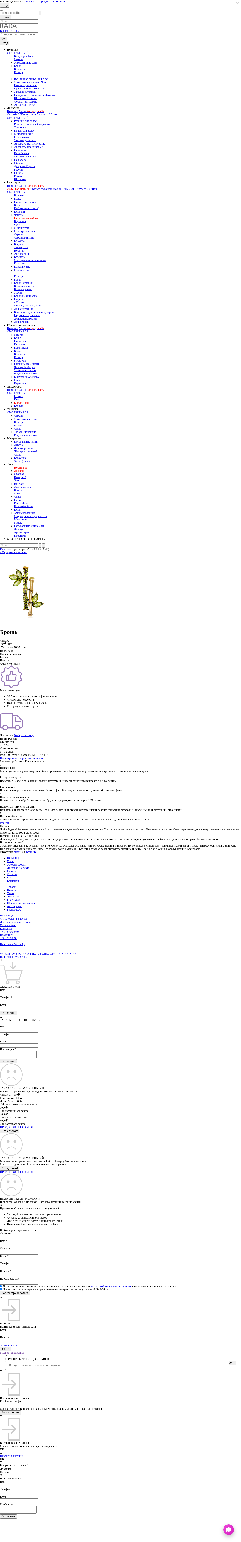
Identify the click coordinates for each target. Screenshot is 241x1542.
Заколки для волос (25, 140)
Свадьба (12, 114)
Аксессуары (14, 906)
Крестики (20, 535)
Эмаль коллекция (24, 512)
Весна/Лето (21, 503)
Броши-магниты (24, 286)
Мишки (18, 522)
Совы (17, 496)
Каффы (18, 244)
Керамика (20, 383)
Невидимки (21, 149)
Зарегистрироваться (12, 1352)
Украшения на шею (25, 62)
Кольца (18, 72)
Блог (10, 877)
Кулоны (18, 224)
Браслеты (19, 69)
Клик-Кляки (21, 153)
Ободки (18, 163)
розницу (31, 851)
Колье (17, 198)
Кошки (18, 490)
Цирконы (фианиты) (26, 363)
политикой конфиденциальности (111, 1286)
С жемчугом (21, 227)
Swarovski (20, 360)
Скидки (11, 870)
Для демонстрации (25, 318)
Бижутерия (13, 899)
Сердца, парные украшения (30, 516)
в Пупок (19, 302)
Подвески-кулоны (25, 201)
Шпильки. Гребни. (25, 98)
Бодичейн (20, 221)
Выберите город (36, 1)
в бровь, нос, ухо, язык (27, 305)
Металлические (23, 133)
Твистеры (20, 127)
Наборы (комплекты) (26, 208)
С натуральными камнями (30, 260)
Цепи (17, 509)
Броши (18, 65)
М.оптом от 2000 (10, 1098)
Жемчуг (18, 529)
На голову (20, 159)
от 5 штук (39, 114)
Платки (18, 396)
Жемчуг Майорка (24, 367)
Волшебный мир (24, 506)
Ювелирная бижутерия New (31, 78)
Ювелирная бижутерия (21, 903)
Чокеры (18, 214)
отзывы (4, 822)
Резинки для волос (25, 120)
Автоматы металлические (29, 143)
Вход (4, 5)
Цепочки (19, 211)
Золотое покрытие (25, 370)
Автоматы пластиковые (28, 146)
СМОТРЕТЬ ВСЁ (17, 52)
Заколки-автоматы (25, 91)
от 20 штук (52, 114)
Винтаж (19, 483)
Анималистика (23, 486)
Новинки (12, 111)
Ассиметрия (21, 253)
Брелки (18, 405)
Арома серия (21, 532)
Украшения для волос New (30, 81)
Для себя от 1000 (10, 1101)
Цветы (18, 499)
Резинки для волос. (25, 85)
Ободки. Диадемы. (25, 101)
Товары (11, 886)
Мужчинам (21, 519)
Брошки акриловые (25, 295)
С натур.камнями (24, 231)
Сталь (17, 380)
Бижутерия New (24, 56)
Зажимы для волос (25, 156)
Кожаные (19, 263)
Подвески (20, 341)
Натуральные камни (26, 441)
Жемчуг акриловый (26, 451)
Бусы (17, 205)
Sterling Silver (22, 461)
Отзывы (12, 874)
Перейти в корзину (11, 1455)
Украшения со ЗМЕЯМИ (56, 188)
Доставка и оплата (18, 867)
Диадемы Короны (24, 166)
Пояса (17, 399)
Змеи (17, 493)
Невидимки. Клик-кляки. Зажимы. (35, 95)
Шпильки (20, 179)
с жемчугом (21, 247)
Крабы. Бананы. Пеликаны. (30, 88)
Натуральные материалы (29, 525)
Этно (17, 480)
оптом (17, 851)
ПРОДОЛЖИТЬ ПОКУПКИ (17, 1127)
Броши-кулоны (23, 289)
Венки (18, 176)
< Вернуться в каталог (13, 552)
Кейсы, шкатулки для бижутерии (34, 312)
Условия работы (16, 864)
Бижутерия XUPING (26, 376)
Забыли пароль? (9, 1344)
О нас (10, 861)
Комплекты (21, 347)
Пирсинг (19, 299)
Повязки (19, 172)
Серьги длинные (24, 237)
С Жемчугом (25, 114)
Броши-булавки (23, 282)
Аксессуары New (24, 104)
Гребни (18, 169)
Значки (18, 292)
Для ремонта (21, 321)
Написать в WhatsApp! (13, 956)
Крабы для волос (24, 130)
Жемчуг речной (23, 448)
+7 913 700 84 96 (56, 1)
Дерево (18, 444)
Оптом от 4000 (9, 1094)
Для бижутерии (23, 308)
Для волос (13, 896)
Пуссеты (19, 240)
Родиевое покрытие (26, 373)
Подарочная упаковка (27, 315)
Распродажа (14, 909)
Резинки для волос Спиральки (32, 124)
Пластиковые (22, 137)
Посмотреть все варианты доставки (21, 758)
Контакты (13, 880)
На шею (19, 195)
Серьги (18, 59)
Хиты (22, 111)
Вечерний (20, 477)
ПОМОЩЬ (13, 858)
